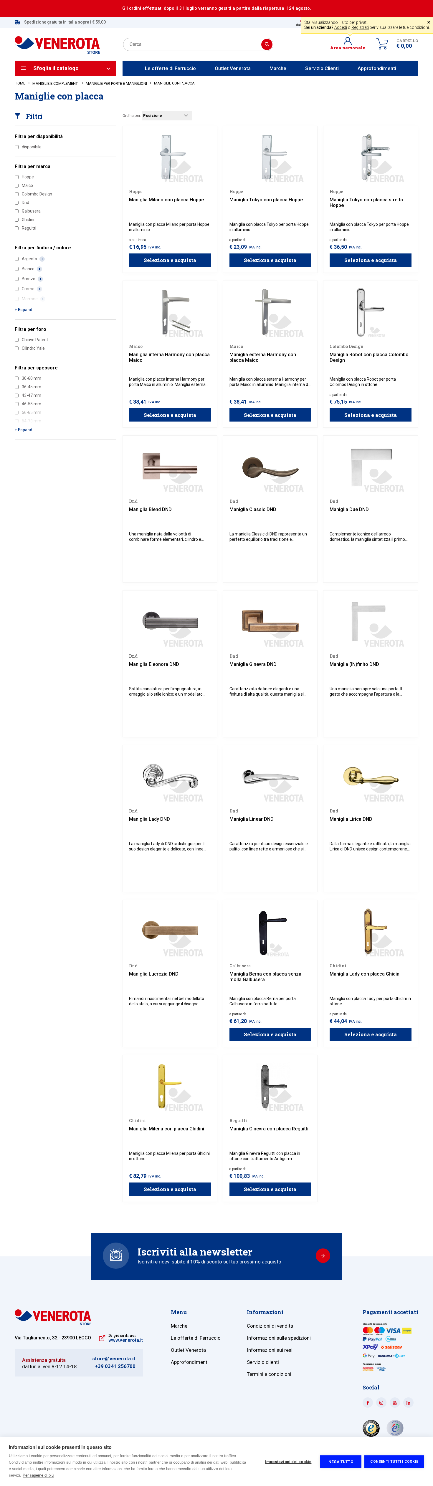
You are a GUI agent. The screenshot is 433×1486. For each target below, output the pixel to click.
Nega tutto (340, 1461)
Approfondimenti (377, 68)
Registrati (360, 27)
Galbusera (31, 211)
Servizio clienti (263, 1362)
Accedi (340, 27)
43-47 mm (31, 395)
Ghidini (28, 219)
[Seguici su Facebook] (368, 1402)
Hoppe (28, 177)
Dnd (25, 202)
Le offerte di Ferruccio (170, 68)
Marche (278, 68)
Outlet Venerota (233, 68)
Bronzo (29, 278)
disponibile (32, 147)
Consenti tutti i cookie (394, 1462)
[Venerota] (57, 41)
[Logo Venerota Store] (53, 1323)
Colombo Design (37, 194)
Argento (30, 258)
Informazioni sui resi (269, 1350)
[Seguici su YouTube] (395, 1402)
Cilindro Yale (33, 348)
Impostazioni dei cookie (288, 1461)
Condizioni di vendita (270, 1326)
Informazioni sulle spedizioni (279, 1338)
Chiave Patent (35, 339)
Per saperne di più (38, 1475)
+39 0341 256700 (115, 1366)
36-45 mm (31, 386)
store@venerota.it (113, 1358)
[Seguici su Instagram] (381, 1402)
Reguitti (29, 228)
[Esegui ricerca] (266, 44)
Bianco (28, 268)
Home (20, 83)
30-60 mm (31, 378)
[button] (350, 44)
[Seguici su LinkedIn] (408, 1402)
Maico (27, 185)
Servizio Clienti (322, 68)
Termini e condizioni (269, 1374)
